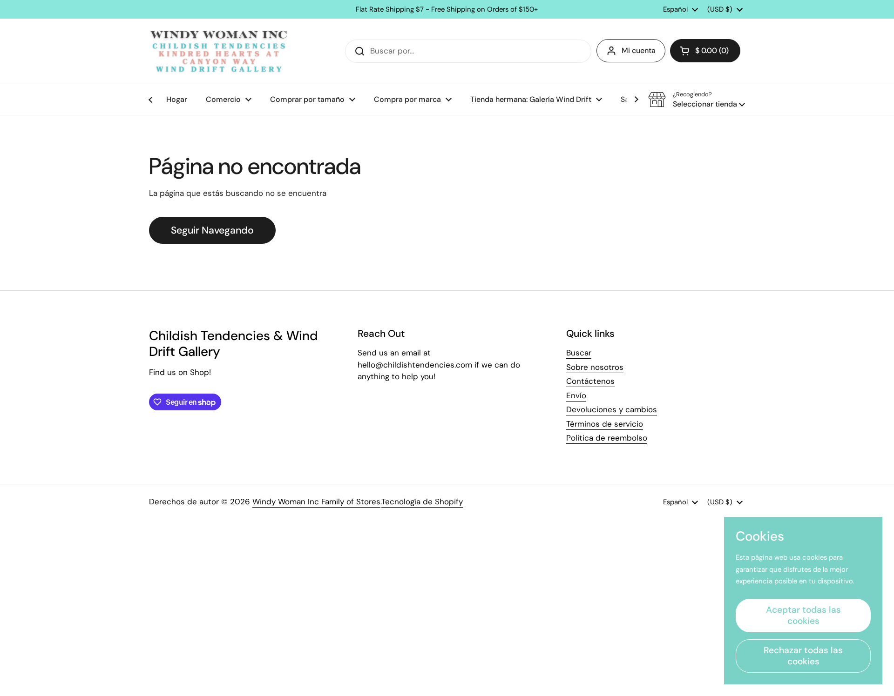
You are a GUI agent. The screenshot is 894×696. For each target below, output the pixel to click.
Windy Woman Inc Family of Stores (316, 501)
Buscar (578, 353)
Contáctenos (590, 381)
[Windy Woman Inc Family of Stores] (219, 51)
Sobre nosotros (594, 367)
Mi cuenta (639, 50)
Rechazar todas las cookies (803, 655)
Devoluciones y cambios (611, 409)
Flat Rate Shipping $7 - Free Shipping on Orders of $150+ (447, 9)
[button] (705, 50)
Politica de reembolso (606, 438)
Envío (576, 395)
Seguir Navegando (212, 230)
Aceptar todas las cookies (803, 615)
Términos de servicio (604, 424)
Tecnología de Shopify (422, 501)
